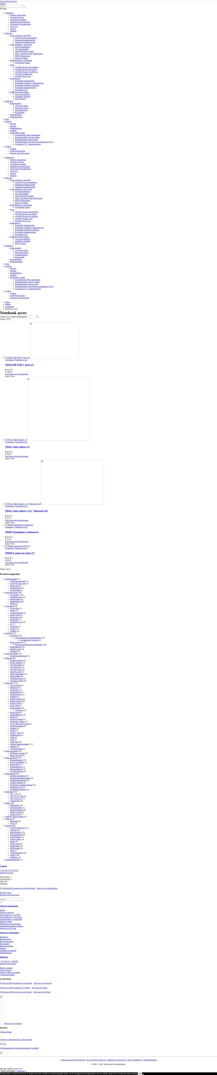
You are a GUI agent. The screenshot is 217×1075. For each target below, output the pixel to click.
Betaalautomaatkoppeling (25, 40)
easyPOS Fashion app (24, 74)
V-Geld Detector (16, 771)
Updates (13, 131)
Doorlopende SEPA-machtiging (27, 135)
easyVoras (14, 635)
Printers (3, 948)
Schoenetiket (15, 676)
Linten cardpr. (15, 839)
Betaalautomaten (6, 946)
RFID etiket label (17, 674)
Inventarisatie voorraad (29, 640)
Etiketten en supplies (8, 950)
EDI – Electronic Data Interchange (29, 54)
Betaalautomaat (16, 117)
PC (11, 624)
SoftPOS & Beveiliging (19, 92)
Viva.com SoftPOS (22, 94)
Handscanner (15, 599)
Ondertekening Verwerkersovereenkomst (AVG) (34, 142)
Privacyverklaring (134, 1060)
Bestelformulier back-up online (27, 137)
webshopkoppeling (12, 860)
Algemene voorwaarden (116, 1060)
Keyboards (14, 712)
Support (8, 121)
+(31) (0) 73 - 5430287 (9, 961)
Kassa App (14, 586)
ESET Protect (20, 99)
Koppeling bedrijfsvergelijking (27, 85)
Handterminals (16, 115)
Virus (12, 823)
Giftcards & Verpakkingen (20, 24)
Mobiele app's (15, 649)
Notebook (14, 620)
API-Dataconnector (17, 581)
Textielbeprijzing (16, 853)
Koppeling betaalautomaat (25, 88)
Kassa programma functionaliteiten (29, 645)
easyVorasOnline (22, 49)
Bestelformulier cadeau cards (26, 140)
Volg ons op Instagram (13, 1023)
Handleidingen (16, 128)
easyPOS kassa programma (26, 38)
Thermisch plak (16, 681)
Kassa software (16, 642)
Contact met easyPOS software (72, 1060)
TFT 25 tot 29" (16, 798)
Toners (12, 855)
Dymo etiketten (16, 663)
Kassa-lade (14, 706)
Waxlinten (14, 857)
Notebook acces (21, 360)
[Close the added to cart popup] (26, 1071)
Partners (13, 31)
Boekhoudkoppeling (18, 780)
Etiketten (8, 658)
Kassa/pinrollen (16, 835)
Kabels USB (15, 703)
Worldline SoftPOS (22, 97)
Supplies (8, 826)
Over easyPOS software (95, 1060)
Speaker (13, 728)
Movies (13, 124)
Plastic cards (15, 844)
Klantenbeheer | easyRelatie (21, 60)
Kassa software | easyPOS (20, 35)
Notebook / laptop (17, 721)
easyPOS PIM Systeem (24, 51)
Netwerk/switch (16, 719)
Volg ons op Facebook (43, 983)
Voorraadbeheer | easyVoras (21, 45)
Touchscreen (15, 801)
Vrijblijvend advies (17, 151)
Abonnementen (11, 579)
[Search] (25, 6)
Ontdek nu (9, 13)
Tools (12, 737)
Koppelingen (15, 78)
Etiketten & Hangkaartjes (20, 22)
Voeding (13, 631)
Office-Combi (15, 812)
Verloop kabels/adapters (19, 744)
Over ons (13, 26)
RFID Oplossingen (22, 56)
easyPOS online (11, 654)
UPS (12, 740)
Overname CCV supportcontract (28, 144)
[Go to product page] (111, 340)
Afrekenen (21, 1071)
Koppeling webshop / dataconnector (29, 83)
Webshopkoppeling (17, 789)
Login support (5, 970)
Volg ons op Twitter (39, 988)
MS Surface (14, 617)
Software (8, 33)
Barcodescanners (22, 108)
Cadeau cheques (16, 783)
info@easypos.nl (6, 873)
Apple (12, 611)
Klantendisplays (21, 110)
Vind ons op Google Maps (46, 888)
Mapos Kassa (15, 755)
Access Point (15, 685)
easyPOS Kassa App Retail (26, 69)
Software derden (16, 726)
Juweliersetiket (16, 665)
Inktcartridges (15, 832)
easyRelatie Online (22, 63)
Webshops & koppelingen (10, 924)
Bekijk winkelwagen (8, 1071)
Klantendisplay (16, 767)
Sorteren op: (5, 317)
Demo (2, 910)
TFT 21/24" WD (16, 796)
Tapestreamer (15, 735)
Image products (16, 699)
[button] (2, 4)
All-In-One (14, 608)
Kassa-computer (11, 751)
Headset (13, 697)
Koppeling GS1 (21, 90)
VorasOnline (15, 590)
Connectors (14, 690)
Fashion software (7, 913)
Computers (9, 360)
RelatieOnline (15, 588)
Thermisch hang (16, 678)
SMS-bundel (15, 848)
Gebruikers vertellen (18, 20)
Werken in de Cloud (8, 928)
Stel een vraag (5, 893)
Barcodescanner (11, 592)
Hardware (9, 101)
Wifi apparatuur (16, 749)
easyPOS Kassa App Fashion (26, 67)
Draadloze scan (16, 597)
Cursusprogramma (7, 975)
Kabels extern (15, 701)
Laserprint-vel (15, 667)
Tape (12, 851)
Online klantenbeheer (18, 656)
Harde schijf (15, 615)
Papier (12, 841)
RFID (12, 604)
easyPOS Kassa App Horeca (26, 72)
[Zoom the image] (108, 1032)
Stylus (12, 731)
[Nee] (143, 1074)
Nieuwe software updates (10, 972)
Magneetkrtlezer (16, 769)
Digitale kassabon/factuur (25, 42)
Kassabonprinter (16, 810)
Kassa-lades (19, 112)
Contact (8, 146)
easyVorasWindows (23, 47)
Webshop (13, 651)
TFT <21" (14, 794)
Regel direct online (17, 133)
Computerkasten (16, 613)
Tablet (12, 629)
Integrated (14, 821)
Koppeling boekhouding (24, 81)
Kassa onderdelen (17, 762)
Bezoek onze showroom (19, 153)
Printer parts (15, 814)
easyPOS (8, 633)
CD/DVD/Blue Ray (18, 828)
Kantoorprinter (16, 808)
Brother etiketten (16, 660)
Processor (14, 626)
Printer (7, 803)
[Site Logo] (8, 1)
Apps (12, 65)
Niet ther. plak (15, 672)
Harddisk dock (16, 694)
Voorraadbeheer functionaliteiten (28, 638)
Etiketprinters (15, 692)
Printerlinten (15, 846)
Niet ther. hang (16, 669)
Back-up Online (21, 58)
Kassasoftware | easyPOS (10, 915)
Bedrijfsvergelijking (18, 776)
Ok (140, 1074)
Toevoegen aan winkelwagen (16, 374)
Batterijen (14, 688)
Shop (7, 119)
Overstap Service (17, 17)
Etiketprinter (15, 805)
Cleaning (13, 830)
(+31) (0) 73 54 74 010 (9, 870)
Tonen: (3, 319)
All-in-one (19, 710)
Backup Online (6, 922)
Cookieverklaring (150, 1060)
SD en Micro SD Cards (19, 724)
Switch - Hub (15, 733)
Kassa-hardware (11, 758)
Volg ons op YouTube (41, 992)
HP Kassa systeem (17, 753)
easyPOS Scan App (23, 76)
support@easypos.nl (8, 964)
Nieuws (13, 29)
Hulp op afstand (6, 968)
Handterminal (15, 602)
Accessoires (14, 595)
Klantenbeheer (16, 647)
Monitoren (9, 792)
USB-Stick (14, 742)
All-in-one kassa (21, 106)
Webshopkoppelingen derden (11, 926)
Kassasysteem (15, 103)
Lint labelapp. (15, 837)
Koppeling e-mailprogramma (21, 785)
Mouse (12, 717)
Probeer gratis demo (18, 15)
